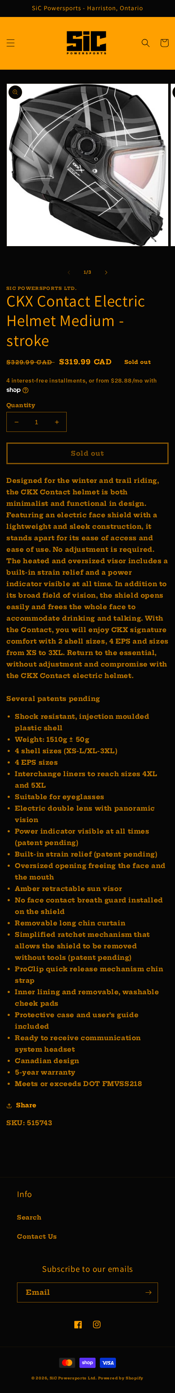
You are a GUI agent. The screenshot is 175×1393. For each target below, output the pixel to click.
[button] (10, 43)
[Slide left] (68, 272)
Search (29, 1217)
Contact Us (37, 1236)
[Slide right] (106, 272)
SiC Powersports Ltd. (73, 1378)
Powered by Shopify (121, 1378)
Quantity (20, 405)
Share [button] (26, 1105)
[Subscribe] (148, 1292)
